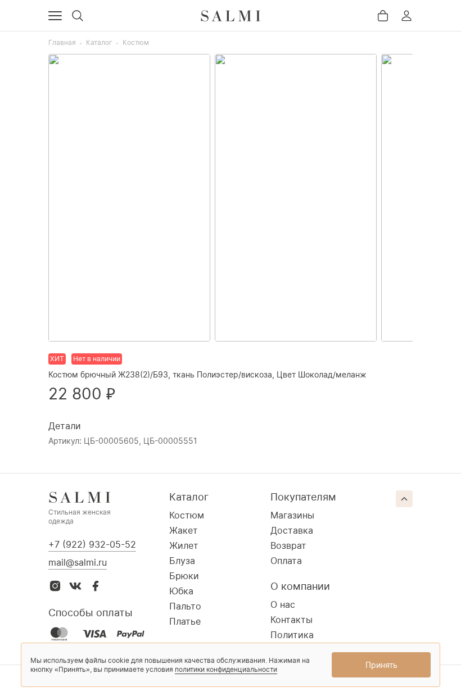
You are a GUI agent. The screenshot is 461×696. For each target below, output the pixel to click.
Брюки (184, 575)
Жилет (183, 545)
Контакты (291, 619)
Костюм (136, 42)
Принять (381, 665)
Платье (185, 621)
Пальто (185, 606)
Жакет (183, 530)
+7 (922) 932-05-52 (92, 544)
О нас (282, 604)
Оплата (286, 560)
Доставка (291, 530)
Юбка (181, 591)
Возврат (288, 545)
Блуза (182, 560)
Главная (62, 42)
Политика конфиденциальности (318, 640)
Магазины (292, 515)
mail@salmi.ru (77, 562)
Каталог (99, 42)
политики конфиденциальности (226, 669)
